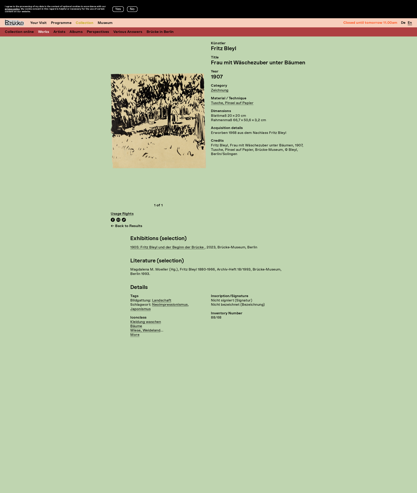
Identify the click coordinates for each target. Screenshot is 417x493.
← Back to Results (126, 226)
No (132, 9)
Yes (118, 9)
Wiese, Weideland (145, 330)
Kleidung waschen (145, 322)
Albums (76, 32)
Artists (59, 32)
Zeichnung (220, 90)
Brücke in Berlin (160, 32)
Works (43, 32)
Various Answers (127, 32)
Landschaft (161, 300)
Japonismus (140, 309)
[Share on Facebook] (113, 221)
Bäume (136, 326)
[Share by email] (118, 221)
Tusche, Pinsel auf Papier (232, 103)
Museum (105, 23)
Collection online (19, 32)
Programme (61, 23)
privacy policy (12, 9)
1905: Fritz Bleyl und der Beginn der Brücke (167, 247)
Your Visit (38, 23)
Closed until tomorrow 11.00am (370, 23)
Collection (84, 23)
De (403, 23)
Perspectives (98, 32)
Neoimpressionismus (170, 305)
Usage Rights (122, 214)
